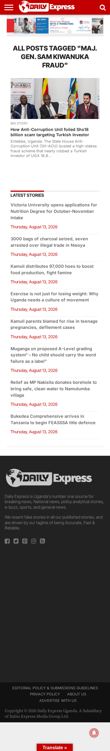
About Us (76, 694)
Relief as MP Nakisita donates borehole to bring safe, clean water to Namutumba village (54, 389)
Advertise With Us (58, 700)
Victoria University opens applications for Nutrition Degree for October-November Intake (54, 211)
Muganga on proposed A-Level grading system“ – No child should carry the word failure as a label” (53, 355)
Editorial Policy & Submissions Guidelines (55, 688)
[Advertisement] (55, 611)
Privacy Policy (45, 694)
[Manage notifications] (94, 733)
